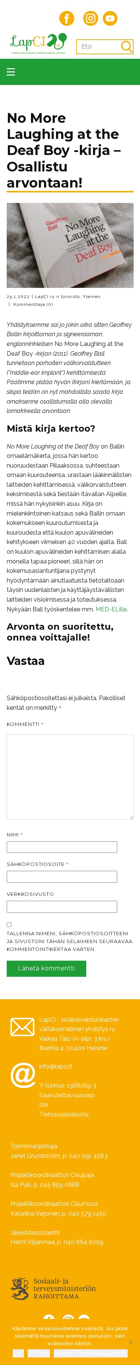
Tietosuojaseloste (63, 1114)
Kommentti (25, 724)
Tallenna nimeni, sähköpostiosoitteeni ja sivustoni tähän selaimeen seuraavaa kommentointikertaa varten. (70, 941)
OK (18, 1353)
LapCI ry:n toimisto (57, 296)
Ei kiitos (39, 1353)
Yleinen (92, 296)
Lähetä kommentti (46, 968)
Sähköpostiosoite (38, 864)
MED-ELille (111, 609)
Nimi (15, 834)
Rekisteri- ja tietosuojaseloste (90, 1353)
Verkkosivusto (30, 894)
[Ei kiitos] (130, 1342)
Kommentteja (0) (32, 304)
